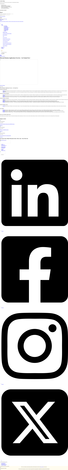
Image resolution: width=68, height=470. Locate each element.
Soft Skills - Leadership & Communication (7, 44)
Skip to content (1, 19)
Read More (1, 125)
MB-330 (4, 101)
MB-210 (4, 96)
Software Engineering (5, 45)
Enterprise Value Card (6, 27)
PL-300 (4, 111)
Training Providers (6, 29)
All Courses (5, 25)
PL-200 (4, 110)
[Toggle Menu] (0, 23)
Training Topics (6, 30)
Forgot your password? (2, 16)
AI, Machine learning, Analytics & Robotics (7, 33)
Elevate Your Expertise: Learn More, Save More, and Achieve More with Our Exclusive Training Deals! (11, 21)
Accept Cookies (2, 10)
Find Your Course (5, 32)
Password (1, 15)
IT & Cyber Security (5, 37)
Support (1, 20)
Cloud (3, 36)
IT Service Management (5, 41)
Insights (2, 47)
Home (2, 24)
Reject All (5, 10)
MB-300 (4, 99)
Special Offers (5, 26)
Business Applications (2, 56)
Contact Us (2, 48)
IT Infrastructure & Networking (6, 40)
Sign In (2, 53)
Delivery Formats (6, 28)
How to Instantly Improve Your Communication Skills (5, 135)
